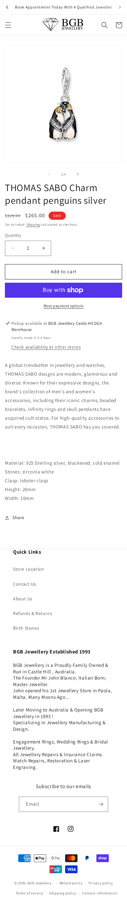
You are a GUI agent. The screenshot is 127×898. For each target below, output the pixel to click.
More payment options (64, 305)
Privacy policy (101, 883)
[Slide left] (49, 174)
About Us (23, 599)
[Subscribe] (100, 804)
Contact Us (24, 584)
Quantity (13, 235)
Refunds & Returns (32, 613)
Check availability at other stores (46, 347)
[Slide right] (78, 174)
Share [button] (18, 517)
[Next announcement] (120, 7)
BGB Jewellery (39, 883)
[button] (8, 25)
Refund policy (71, 883)
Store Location (28, 569)
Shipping (33, 224)
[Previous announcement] (7, 7)
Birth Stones (26, 628)
